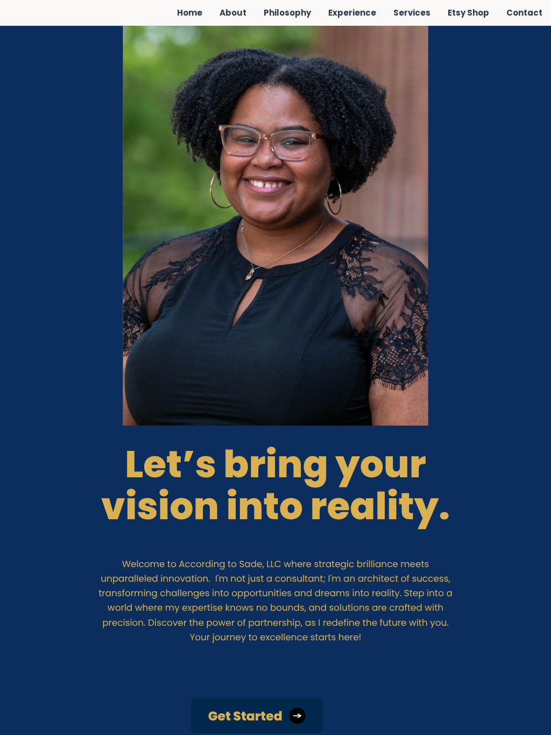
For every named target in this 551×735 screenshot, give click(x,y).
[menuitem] (189, 13)
